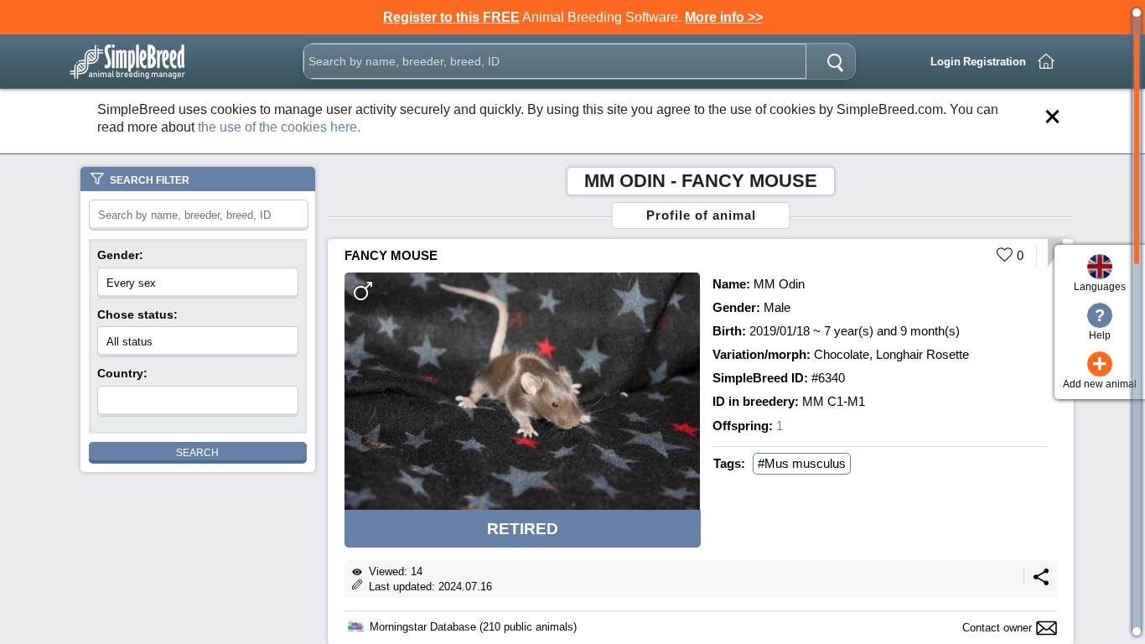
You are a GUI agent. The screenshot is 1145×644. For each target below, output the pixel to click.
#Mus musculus (802, 463)
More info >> (724, 17)
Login (945, 61)
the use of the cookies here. (279, 127)
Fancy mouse (391, 255)
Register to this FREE (451, 17)
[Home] (1046, 61)
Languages (1100, 287)
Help (1100, 323)
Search (197, 453)
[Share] (1041, 581)
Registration (994, 61)
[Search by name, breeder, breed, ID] (835, 61)
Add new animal (1100, 370)
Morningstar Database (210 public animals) (473, 627)
